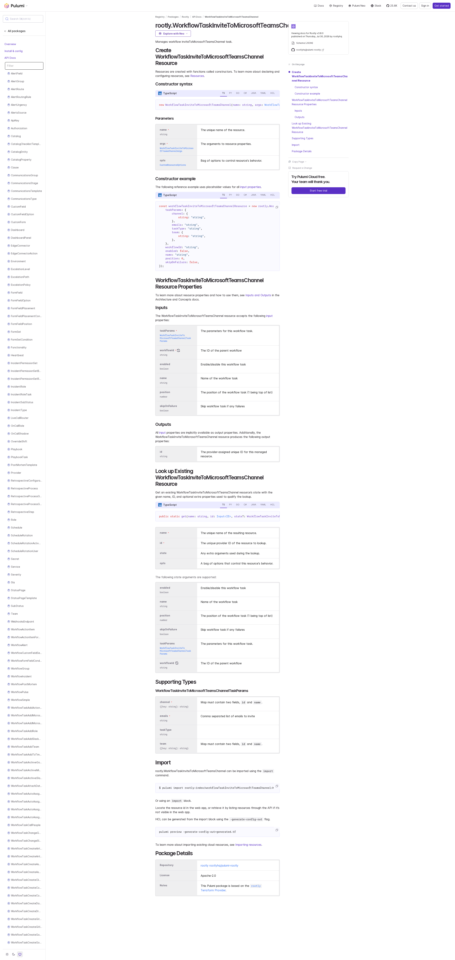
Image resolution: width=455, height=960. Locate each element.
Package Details (302, 151)
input (269, 316)
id (161, 451)
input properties (250, 187)
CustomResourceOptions (173, 165)
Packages (173, 16)
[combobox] (23, 19)
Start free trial (318, 190)
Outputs (299, 116)
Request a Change (302, 167)
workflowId (167, 350)
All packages (16, 31)
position (165, 392)
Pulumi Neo (358, 5)
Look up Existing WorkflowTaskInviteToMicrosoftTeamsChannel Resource (319, 127)
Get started (441, 5)
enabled (165, 364)
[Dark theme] (13, 954)
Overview (10, 44)
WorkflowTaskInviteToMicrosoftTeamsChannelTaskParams (175, 338)
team (163, 743)
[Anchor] (179, 62)
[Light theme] (7, 954)
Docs (321, 5)
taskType (166, 729)
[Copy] (277, 207)
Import (295, 144)
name (163, 378)
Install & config (13, 51)
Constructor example (307, 93)
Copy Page (298, 161)
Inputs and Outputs (258, 295)
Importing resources (248, 844)
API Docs (10, 57)
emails (164, 715)
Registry (338, 5)
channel (165, 701)
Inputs (298, 110)
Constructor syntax (306, 86)
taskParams (167, 330)
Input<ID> (224, 516)
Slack (378, 5)
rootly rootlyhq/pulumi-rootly (219, 865)
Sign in (425, 5)
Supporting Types (302, 138)
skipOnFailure (168, 405)
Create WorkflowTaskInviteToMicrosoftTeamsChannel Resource (319, 76)
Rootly (185, 16)
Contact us (409, 5)
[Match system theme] (20, 954)
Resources (197, 76)
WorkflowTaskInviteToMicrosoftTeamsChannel (231, 16)
